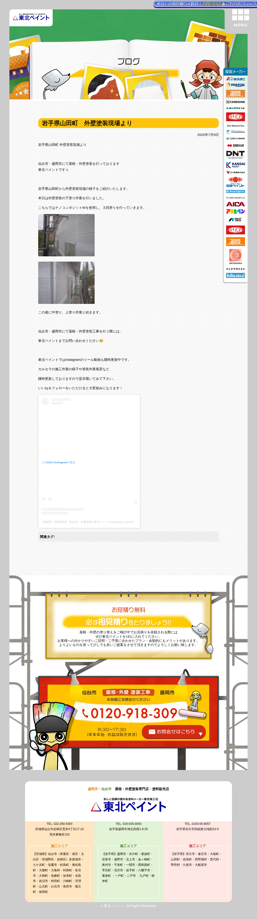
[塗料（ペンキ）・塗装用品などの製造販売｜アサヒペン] (235, 212)
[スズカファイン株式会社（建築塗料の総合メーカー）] (235, 139)
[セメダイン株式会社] (235, 102)
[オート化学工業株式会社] (235, 96)
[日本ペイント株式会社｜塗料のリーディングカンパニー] (236, 186)
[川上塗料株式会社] (235, 269)
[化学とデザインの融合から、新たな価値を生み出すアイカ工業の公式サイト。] (235, 205)
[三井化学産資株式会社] (235, 133)
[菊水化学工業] (235, 277)
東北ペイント (48, 341)
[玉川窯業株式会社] (235, 173)
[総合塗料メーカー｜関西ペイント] (235, 167)
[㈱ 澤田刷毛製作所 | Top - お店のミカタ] (235, 192)
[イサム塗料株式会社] (235, 120)
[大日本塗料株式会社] (235, 158)
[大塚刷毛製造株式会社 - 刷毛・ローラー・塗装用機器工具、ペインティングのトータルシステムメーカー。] (235, 198)
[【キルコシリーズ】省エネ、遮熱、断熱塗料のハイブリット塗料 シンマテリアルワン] (235, 126)
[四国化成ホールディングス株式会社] (235, 147)
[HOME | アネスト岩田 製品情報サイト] (235, 221)
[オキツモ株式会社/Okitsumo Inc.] (235, 263)
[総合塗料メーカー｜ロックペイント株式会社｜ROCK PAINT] (235, 108)
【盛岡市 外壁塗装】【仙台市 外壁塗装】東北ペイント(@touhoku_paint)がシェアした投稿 (96, 521)
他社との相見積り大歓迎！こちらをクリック (206, 4)
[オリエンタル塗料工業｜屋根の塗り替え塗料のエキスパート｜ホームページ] (235, 86)
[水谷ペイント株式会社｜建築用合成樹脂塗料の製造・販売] (235, 79)
